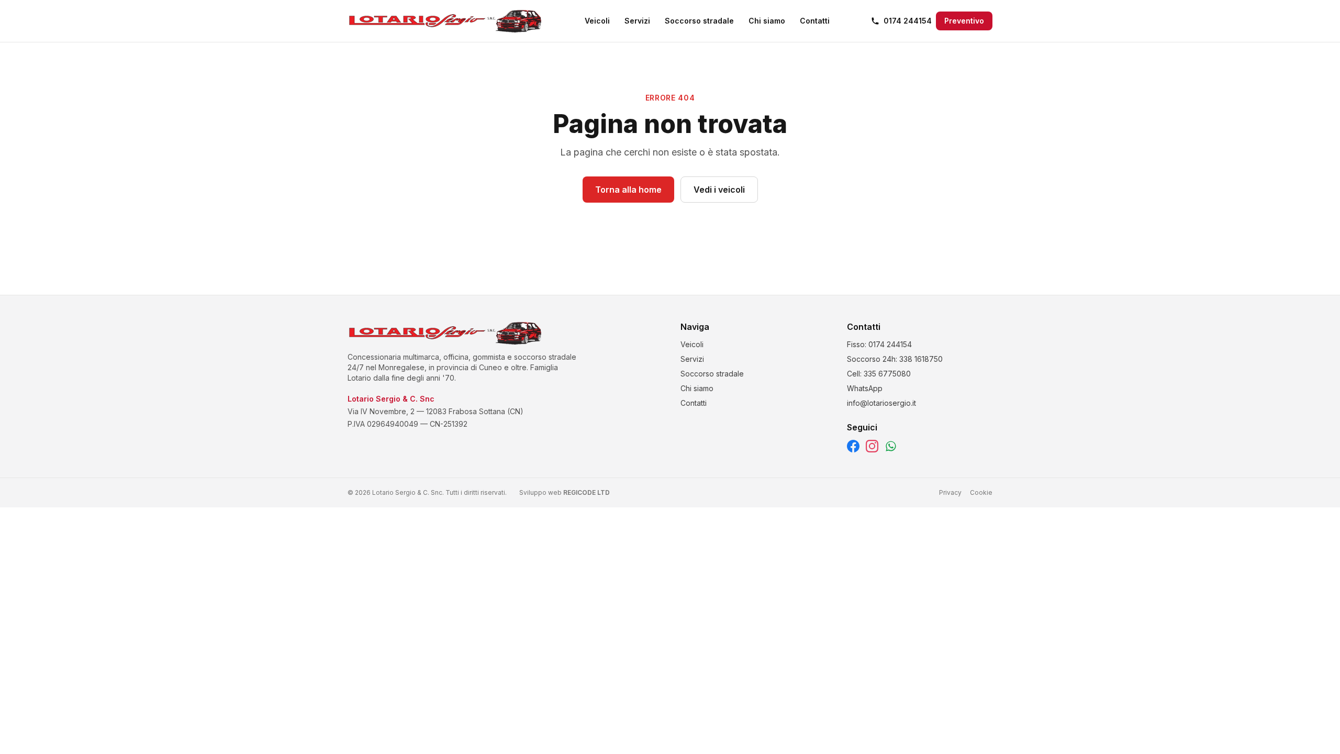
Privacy (950, 492)
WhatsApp (865, 388)
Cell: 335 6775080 (879, 373)
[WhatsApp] (891, 446)
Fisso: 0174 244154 (879, 344)
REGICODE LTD (586, 492)
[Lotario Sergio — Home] (445, 21)
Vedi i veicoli (719, 189)
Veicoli (597, 20)
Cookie (981, 492)
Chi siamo (767, 20)
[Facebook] (853, 446)
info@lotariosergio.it (881, 402)
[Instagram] (872, 446)
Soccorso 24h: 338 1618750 (895, 358)
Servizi (637, 20)
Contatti (815, 20)
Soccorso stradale (699, 20)
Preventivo (964, 20)
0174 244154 (908, 20)
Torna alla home (628, 189)
